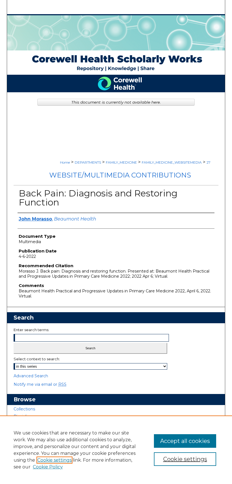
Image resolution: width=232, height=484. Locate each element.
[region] (116, 450)
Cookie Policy (48, 467)
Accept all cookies (185, 441)
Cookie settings (54, 460)
